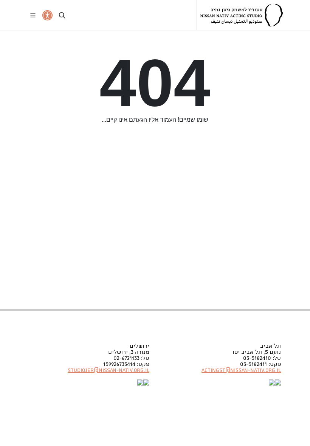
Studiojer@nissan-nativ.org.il (108, 370)
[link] (241, 15)
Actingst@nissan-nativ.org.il (241, 370)
